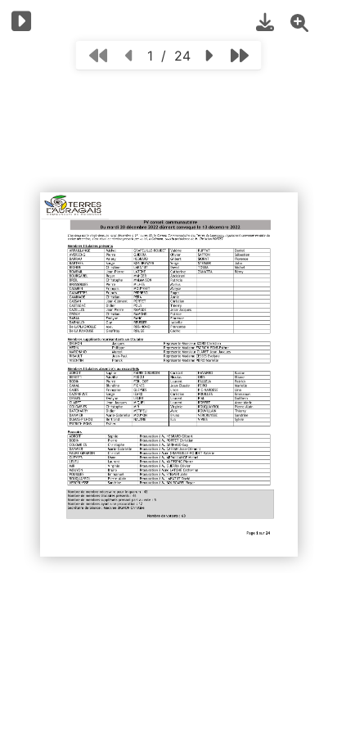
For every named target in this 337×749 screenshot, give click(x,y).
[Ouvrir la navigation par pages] (22, 21)
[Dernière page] (240, 55)
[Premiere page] (98, 55)
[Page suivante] (208, 55)
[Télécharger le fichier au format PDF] (265, 22)
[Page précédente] (129, 55)
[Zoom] (299, 22)
